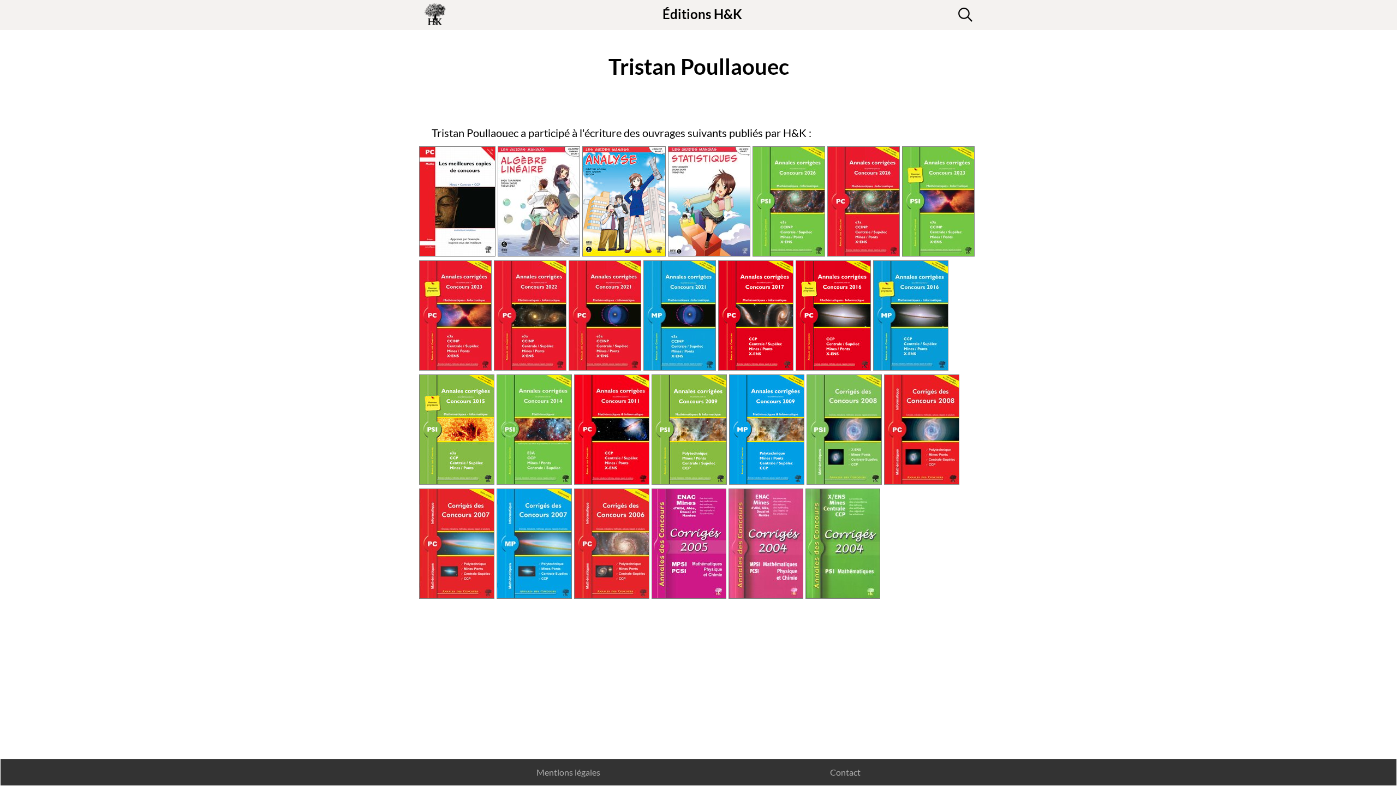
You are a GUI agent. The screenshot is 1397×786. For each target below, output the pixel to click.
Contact (845, 772)
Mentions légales (568, 772)
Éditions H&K (702, 14)
